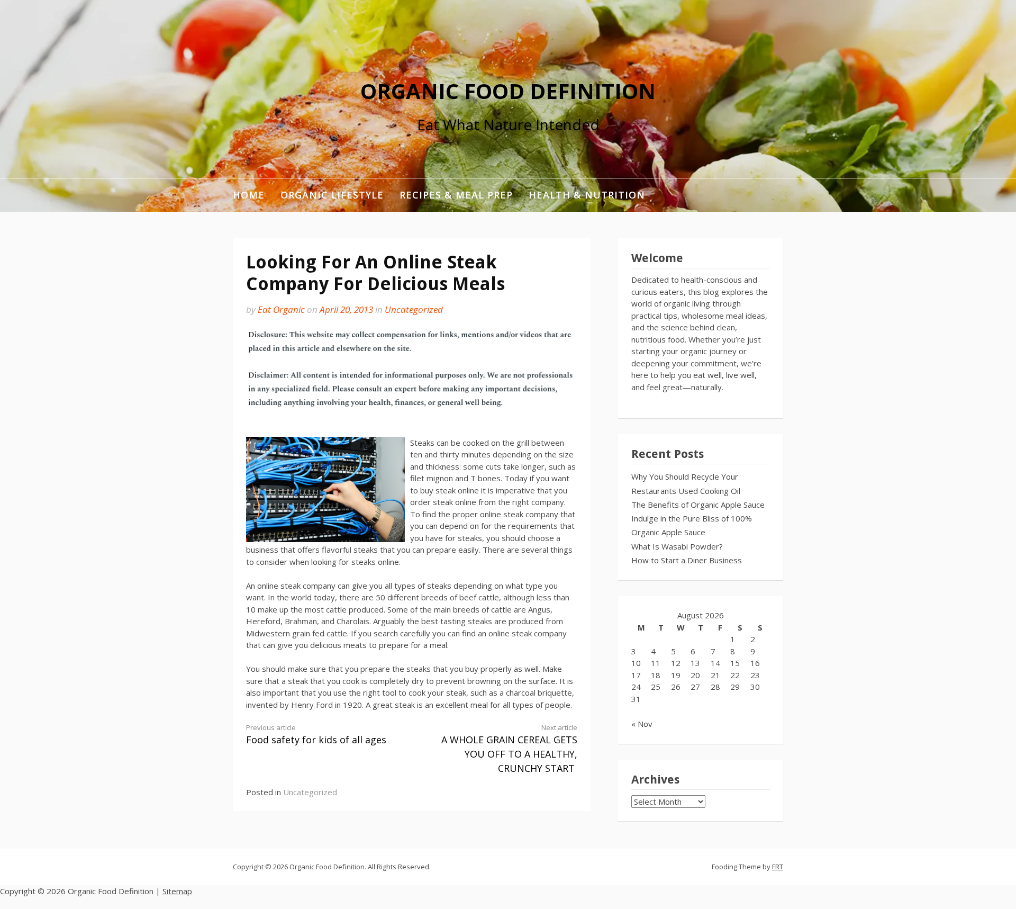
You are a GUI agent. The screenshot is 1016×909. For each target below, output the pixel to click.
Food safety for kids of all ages (316, 734)
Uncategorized (414, 309)
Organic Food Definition (508, 90)
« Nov (641, 723)
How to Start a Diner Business (686, 560)
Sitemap (177, 891)
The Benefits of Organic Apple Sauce (698, 504)
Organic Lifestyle (332, 194)
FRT (777, 866)
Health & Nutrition (587, 194)
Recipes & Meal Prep (456, 194)
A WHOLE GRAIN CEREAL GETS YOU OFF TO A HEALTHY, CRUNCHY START (509, 749)
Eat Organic (281, 309)
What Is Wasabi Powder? (677, 546)
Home (249, 194)
